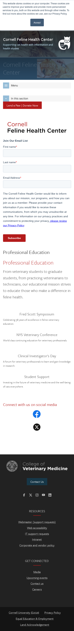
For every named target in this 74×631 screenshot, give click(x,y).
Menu (14, 85)
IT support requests (37, 534)
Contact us (37, 583)
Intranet (37, 539)
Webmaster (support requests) (37, 522)
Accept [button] (37, 22)
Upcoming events (37, 578)
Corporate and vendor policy (36, 545)
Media (37, 572)
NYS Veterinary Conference (37, 334)
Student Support (37, 376)
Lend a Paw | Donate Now (22, 105)
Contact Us (37, 482)
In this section (19, 98)
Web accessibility (37, 528)
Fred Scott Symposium (37, 314)
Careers (37, 589)
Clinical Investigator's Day (37, 356)
